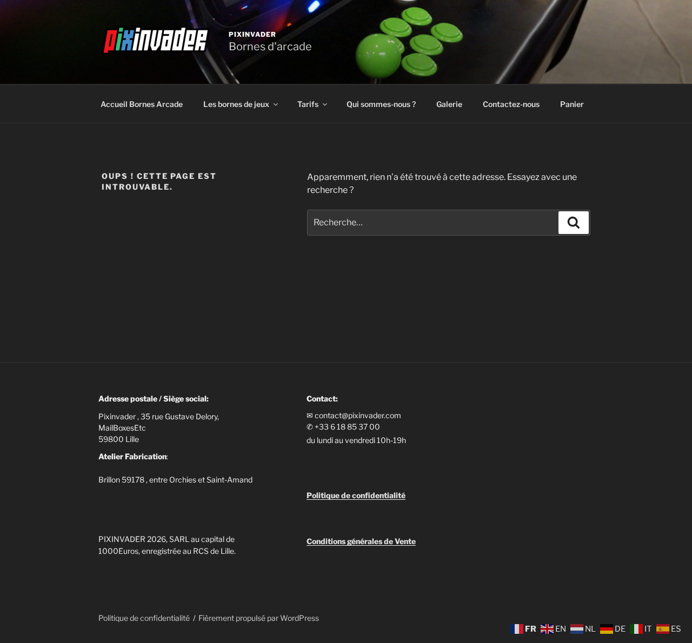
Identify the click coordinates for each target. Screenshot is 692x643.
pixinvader (252, 34)
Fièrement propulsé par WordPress (258, 617)
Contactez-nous (511, 104)
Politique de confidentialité (144, 617)
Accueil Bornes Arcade (142, 104)
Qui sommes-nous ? (381, 104)
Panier (572, 104)
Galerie (449, 104)
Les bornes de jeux (236, 104)
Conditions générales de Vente (361, 541)
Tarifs (307, 104)
